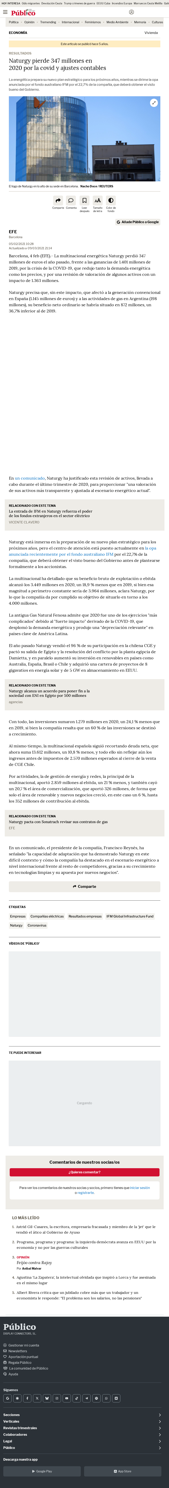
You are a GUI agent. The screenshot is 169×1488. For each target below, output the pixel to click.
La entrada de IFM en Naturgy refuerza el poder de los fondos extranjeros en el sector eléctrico (50, 513)
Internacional (70, 22)
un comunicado (30, 478)
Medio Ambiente (117, 22)
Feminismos (93, 22)
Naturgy (16, 925)
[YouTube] (67, 1398)
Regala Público (20, 1363)
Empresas (18, 916)
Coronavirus (37, 925)
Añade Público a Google (140, 222)
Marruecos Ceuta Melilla (148, 3)
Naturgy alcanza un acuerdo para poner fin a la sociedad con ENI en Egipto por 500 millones (49, 693)
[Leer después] (84, 200)
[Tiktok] (77, 1398)
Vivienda (151, 33)
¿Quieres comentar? (85, 1172)
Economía (18, 33)
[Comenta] (71, 200)
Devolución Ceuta (51, 3)
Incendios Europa (122, 3)
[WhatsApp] (106, 1398)
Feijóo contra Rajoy (34, 1262)
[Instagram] (57, 1398)
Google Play (44, 1471)
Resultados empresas (85, 916)
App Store (124, 1471)
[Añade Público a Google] (7, 1398)
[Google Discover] (17, 1398)
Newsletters (17, 1351)
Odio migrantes (31, 3)
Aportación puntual (23, 1357)
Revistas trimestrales (20, 1428)
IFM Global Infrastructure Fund (130, 916)
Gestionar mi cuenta (23, 1345)
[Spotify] (96, 1398)
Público (19, 1327)
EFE (13, 231)
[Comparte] (58, 200)
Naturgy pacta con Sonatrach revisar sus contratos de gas (58, 821)
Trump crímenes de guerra (79, 3)
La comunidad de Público (28, 1368)
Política (14, 22)
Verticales (11, 1421)
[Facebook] (27, 1398)
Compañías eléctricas (47, 916)
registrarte (85, 1193)
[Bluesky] (47, 1398)
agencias (16, 702)
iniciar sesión (140, 1188)
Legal (7, 1441)
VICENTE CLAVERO (24, 522)
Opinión (29, 22)
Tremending (48, 22)
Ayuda (13, 1374)
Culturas (157, 22)
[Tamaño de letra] (98, 200)
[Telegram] (86, 1398)
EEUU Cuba (103, 3)
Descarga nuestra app (20, 1459)
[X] (37, 1398)
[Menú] (5, 12)
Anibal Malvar (31, 1268)
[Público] (77, 12)
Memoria (140, 22)
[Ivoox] (116, 1398)
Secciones (11, 1415)
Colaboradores (15, 1435)
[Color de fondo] (111, 200)
